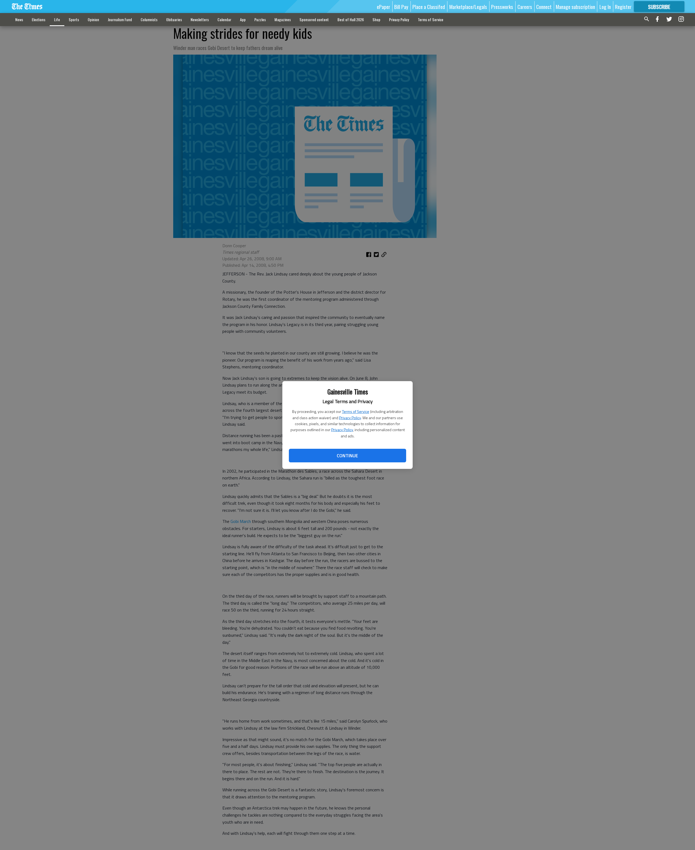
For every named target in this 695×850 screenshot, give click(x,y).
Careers (524, 6)
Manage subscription (575, 6)
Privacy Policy (350, 418)
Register (623, 6)
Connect (544, 6)
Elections (38, 19)
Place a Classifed (428, 6)
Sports (74, 19)
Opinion (93, 19)
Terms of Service (355, 411)
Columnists (149, 19)
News (19, 19)
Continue (347, 455)
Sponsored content (314, 19)
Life (57, 19)
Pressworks (502, 6)
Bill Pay (401, 6)
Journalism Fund (120, 19)
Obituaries (174, 19)
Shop (376, 19)
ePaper (383, 6)
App (243, 19)
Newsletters (200, 19)
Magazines (282, 19)
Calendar (224, 19)
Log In (605, 6)
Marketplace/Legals (468, 6)
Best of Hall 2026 (350, 19)
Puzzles (260, 19)
